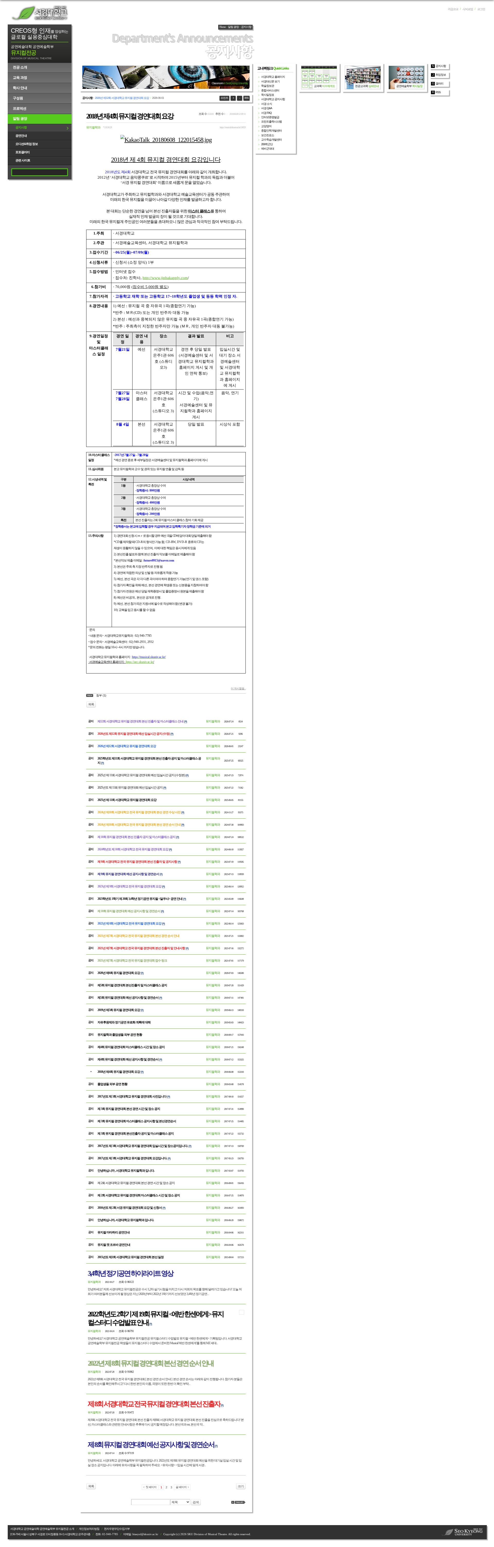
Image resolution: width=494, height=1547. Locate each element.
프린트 (224, 98)
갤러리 (439, 83)
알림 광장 (20, 118)
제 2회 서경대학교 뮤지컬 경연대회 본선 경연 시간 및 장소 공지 (136, 1183)
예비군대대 (267, 148)
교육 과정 (20, 77)
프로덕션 (19, 108)
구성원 (18, 98)
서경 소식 (266, 103)
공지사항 (21, 127)
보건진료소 (267, 135)
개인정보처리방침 (89, 1528)
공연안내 (21, 135)
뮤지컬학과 (93, 127)
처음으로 (453, 8)
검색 (196, 1502)
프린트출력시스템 (271, 121)
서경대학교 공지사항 (273, 99)
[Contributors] (232, 1502)
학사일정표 (267, 94)
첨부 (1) (101, 695)
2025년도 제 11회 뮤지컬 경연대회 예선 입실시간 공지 (130, 787)
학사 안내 (20, 88)
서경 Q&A (266, 108)
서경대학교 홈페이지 (273, 76)
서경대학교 (40, 13)
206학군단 (267, 144)
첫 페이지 (151, 1487)
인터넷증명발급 (270, 117)
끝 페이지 (181, 1487)
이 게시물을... (238, 688)
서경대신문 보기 (270, 81)
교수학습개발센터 (271, 139)
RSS (246, 98)
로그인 (481, 8)
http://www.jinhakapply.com (165, 278)
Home (222, 26)
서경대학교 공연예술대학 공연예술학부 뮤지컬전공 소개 (42, 1528)
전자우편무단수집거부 (117, 1528)
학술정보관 (267, 85)
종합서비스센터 (270, 90)
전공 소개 (20, 67)
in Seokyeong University (236, 83)
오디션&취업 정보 (26, 144)
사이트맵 (467, 8)
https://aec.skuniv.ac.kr (139, 662)
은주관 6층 (84, 1534)
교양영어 (266, 126)
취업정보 (441, 74)
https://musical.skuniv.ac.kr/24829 (233, 127)
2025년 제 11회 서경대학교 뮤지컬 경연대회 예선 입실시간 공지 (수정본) (141, 775)
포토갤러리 (22, 152)
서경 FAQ (266, 112)
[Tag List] (240, 1502)
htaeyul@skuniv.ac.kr (145, 1534)
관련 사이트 (22, 160)
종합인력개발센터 (271, 130)
